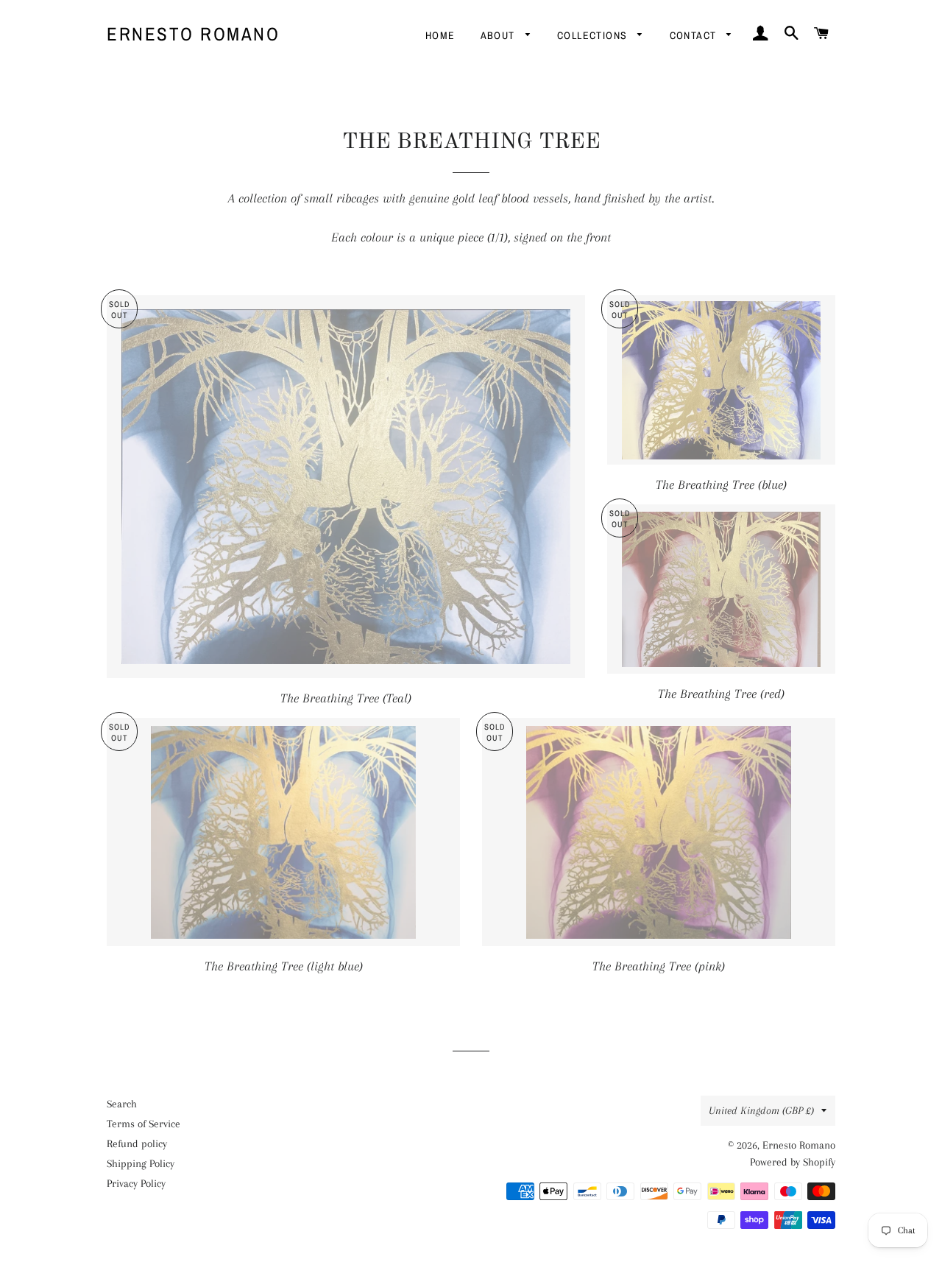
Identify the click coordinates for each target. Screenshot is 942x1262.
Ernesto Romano (193, 33)
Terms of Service (143, 1123)
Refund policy (137, 1143)
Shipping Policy (140, 1163)
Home (440, 35)
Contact (695, 35)
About (499, 35)
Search (122, 1104)
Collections (594, 35)
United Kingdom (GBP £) (761, 1110)
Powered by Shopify (792, 1162)
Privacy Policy (136, 1183)
